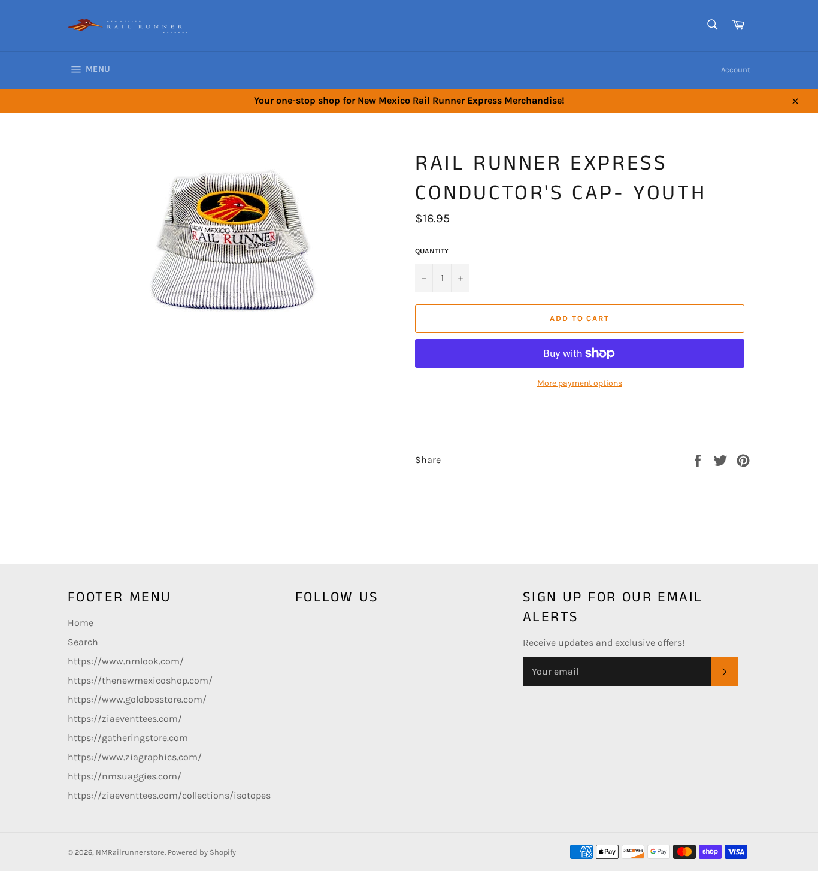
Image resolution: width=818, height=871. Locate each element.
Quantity (432, 251)
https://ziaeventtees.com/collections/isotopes (169, 795)
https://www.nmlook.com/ (126, 661)
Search (83, 642)
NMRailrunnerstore (130, 852)
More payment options (579, 383)
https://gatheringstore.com (128, 737)
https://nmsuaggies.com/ (124, 776)
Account (735, 69)
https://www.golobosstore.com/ (137, 699)
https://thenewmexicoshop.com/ (140, 680)
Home (80, 622)
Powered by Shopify (202, 852)
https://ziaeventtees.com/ (125, 718)
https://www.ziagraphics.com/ (135, 757)
